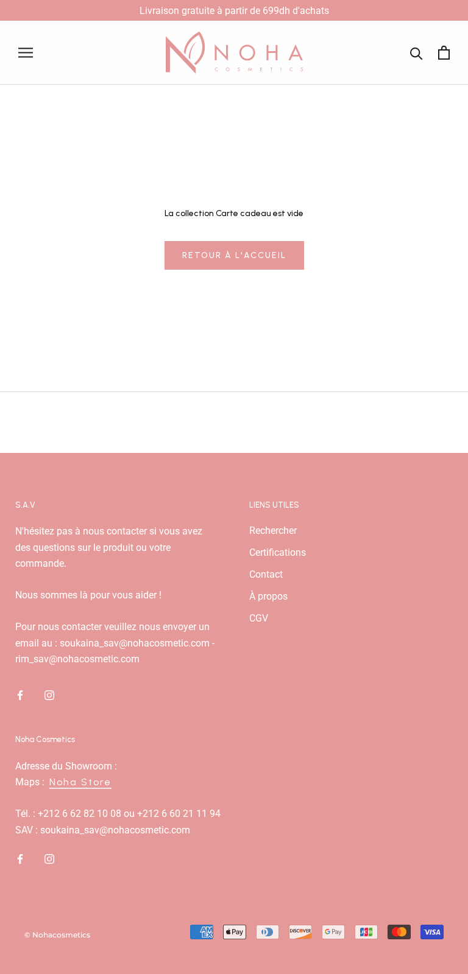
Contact (266, 574)
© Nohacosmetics (57, 934)
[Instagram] (49, 694)
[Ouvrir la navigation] (25, 52)
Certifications (277, 552)
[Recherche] (416, 52)
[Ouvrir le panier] (444, 53)
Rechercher (273, 530)
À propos (268, 596)
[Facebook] (20, 694)
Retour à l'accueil (234, 255)
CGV (258, 618)
